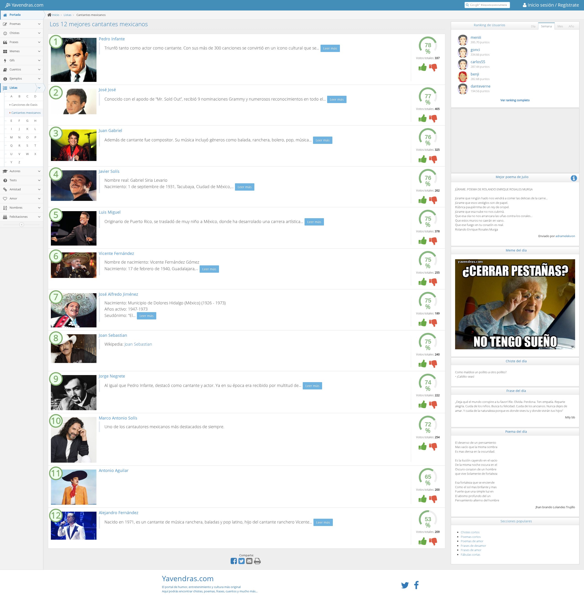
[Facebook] (234, 562)
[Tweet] (242, 562)
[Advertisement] (515, 140)
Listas (67, 15)
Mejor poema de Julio (512, 177)
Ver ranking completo (515, 100)
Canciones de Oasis (24, 105)
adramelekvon (565, 236)
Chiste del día (516, 361)
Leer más (330, 48)
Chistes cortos (470, 532)
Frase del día (516, 391)
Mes (560, 26)
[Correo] (249, 562)
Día (533, 26)
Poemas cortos (471, 537)
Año (571, 26)
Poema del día (516, 431)
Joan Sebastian (138, 344)
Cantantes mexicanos (26, 113)
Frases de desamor (473, 546)
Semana (546, 26)
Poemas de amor (472, 541)
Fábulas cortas (470, 554)
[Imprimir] (258, 562)
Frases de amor (471, 550)
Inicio (55, 15)
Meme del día (516, 250)
